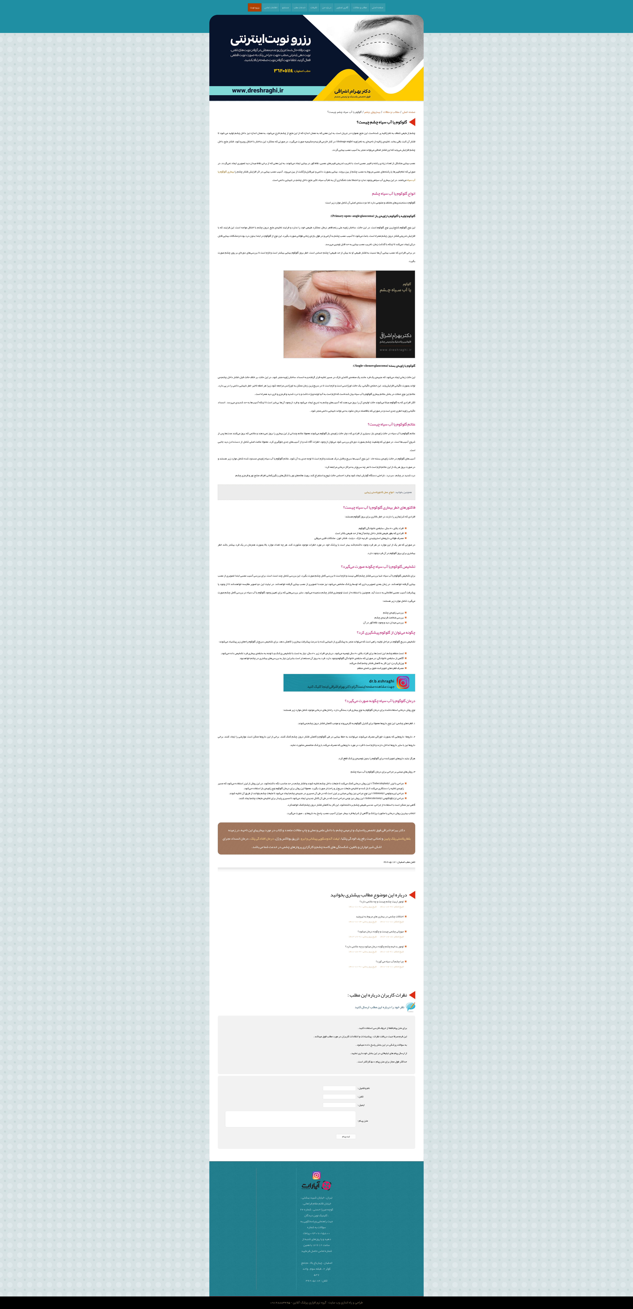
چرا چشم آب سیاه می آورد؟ (390, 961)
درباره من (326, 7)
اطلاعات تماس (270, 7)
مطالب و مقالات (360, 7)
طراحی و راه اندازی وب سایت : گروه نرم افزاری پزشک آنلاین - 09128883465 (316, 1302)
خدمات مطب (299, 7)
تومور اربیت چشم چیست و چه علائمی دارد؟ (382, 901)
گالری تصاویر (342, 7)
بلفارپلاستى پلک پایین (397, 838)
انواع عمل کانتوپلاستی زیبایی (379, 492)
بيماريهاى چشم (372, 112)
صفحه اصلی (377, 7)
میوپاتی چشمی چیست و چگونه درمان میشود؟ (381, 931)
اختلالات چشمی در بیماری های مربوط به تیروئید (380, 916)
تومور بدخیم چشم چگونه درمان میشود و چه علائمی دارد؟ (374, 946)
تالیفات (313, 7)
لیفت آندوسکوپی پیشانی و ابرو (320, 838)
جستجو (285, 7)
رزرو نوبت (254, 7)
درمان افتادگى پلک (262, 838)
